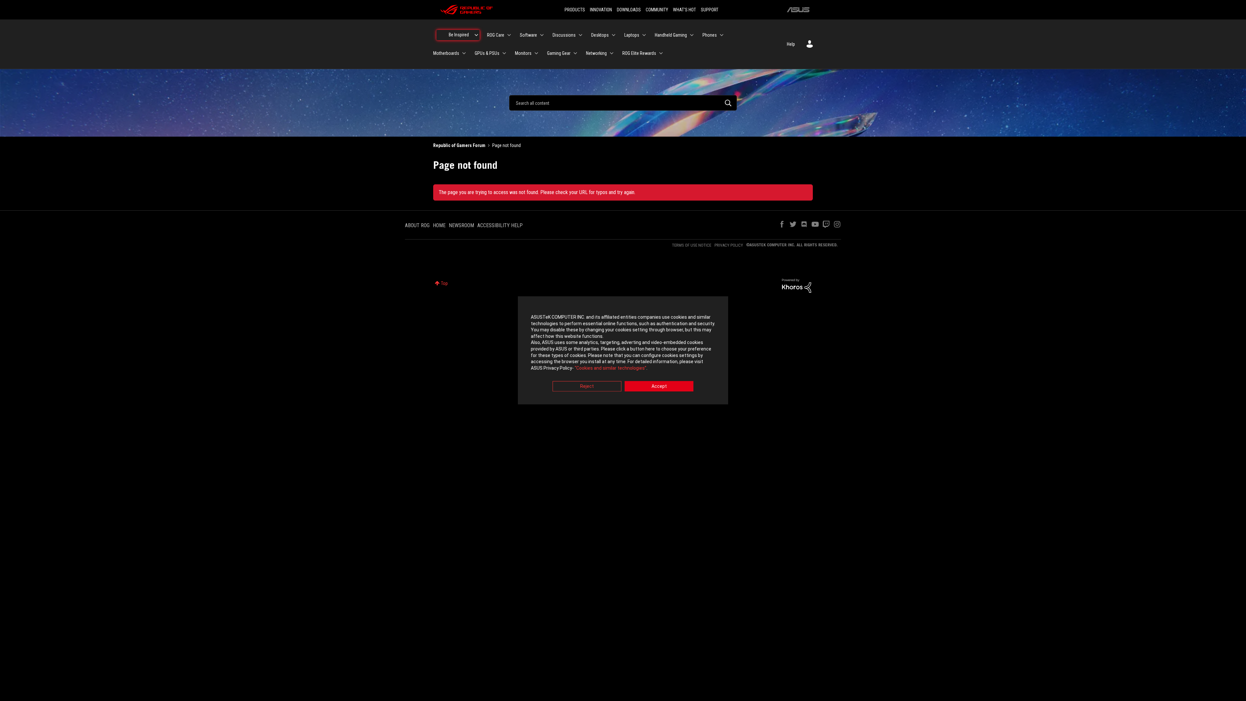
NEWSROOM (461, 225)
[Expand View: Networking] (611, 53)
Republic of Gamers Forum (459, 145)
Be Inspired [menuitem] (459, 34)
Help (791, 44)
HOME (439, 225)
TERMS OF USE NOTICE (691, 245)
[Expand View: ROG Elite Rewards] (661, 53)
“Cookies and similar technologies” (610, 368)
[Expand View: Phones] (721, 35)
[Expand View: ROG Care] (509, 35)
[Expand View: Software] (542, 35)
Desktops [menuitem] (600, 35)
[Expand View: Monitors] (536, 53)
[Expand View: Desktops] (613, 35)
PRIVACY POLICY (729, 245)
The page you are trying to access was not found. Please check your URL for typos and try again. (537, 192)
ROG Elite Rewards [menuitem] (639, 53)
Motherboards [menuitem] (446, 53)
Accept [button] (659, 386)
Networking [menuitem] (596, 53)
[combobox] (623, 103)
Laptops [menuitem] (631, 35)
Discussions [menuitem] (564, 35)
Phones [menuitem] (709, 35)
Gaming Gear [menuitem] (558, 53)
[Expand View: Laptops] (644, 35)
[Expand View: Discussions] (580, 35)
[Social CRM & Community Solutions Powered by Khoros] (796, 285)
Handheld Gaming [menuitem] (671, 35)
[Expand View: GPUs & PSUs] (504, 53)
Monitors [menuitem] (523, 53)
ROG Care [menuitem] (495, 35)
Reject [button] (587, 386)
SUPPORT (709, 9)
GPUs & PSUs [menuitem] (487, 53)
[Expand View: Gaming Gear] (575, 53)
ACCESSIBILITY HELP (500, 225)
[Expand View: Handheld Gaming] (692, 35)
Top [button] (444, 283)
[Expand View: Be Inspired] (476, 35)
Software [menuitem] (528, 35)
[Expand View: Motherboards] (464, 53)
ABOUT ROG (417, 225)
